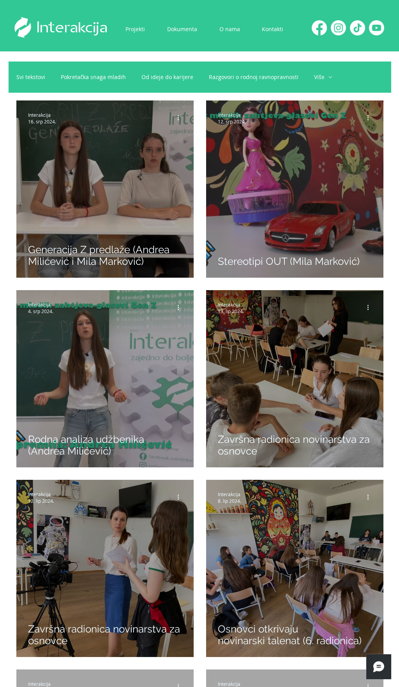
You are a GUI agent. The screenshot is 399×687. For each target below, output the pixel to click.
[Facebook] (319, 27)
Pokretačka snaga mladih (93, 77)
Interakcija (72, 28)
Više (319, 77)
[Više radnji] (180, 118)
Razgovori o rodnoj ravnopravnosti (253, 77)
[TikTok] (357, 27)
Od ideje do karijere (167, 77)
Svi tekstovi (30, 77)
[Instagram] (338, 27)
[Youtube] (376, 27)
